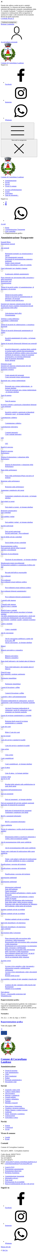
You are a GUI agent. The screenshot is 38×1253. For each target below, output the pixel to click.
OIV (2, 438)
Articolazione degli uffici (9, 308)
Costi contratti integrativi (13, 434)
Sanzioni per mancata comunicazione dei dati (16, 304)
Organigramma (10, 315)
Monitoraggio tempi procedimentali (12, 563)
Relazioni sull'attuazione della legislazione (19, 900)
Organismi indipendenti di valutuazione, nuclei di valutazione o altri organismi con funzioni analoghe (18, 701)
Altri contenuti (5, 929)
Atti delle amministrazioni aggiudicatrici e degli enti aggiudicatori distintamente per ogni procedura (18, 617)
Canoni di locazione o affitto (10, 687)
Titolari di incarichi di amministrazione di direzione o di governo (18, 297)
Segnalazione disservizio (13, 1171)
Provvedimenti (6, 576)
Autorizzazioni (10, 1116)
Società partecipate (7, 526)
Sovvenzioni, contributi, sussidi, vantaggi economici (18, 620)
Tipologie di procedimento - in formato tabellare (21, 559)
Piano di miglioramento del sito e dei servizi (19, 1184)
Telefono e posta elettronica (10, 319)
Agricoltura (9, 193)
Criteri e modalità (6, 624)
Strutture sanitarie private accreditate (13, 909)
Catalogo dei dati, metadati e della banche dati (20, 985)
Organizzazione (6, 283)
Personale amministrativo (13, 1080)
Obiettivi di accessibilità (13, 988)
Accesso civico (6, 960)
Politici (7, 1078)
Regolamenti (9, 987)
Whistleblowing (6, 996)
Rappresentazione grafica (9, 546)
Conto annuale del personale (14, 375)
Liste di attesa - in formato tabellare (16, 773)
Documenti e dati (10, 1082)
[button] (10, 180)
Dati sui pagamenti (7, 794)
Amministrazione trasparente (14, 1176)
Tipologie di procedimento (9, 554)
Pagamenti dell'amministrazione (11, 790)
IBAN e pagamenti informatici (11, 816)
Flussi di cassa (5, 672)
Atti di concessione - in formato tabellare (18, 642)
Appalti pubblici (10, 1097)
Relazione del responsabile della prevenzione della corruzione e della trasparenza (20, 950)
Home (7, 228)
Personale (4, 326)
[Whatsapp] (21, 220)
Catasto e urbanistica (12, 1099)
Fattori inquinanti (10, 891)
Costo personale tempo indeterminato (17, 377)
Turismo (8, 1101)
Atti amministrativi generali (14, 257)
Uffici (7, 1074)
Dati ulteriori (5, 992)
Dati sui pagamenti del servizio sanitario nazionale (17, 803)
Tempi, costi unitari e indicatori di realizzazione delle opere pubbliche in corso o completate (20, 860)
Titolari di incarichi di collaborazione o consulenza (17, 325)
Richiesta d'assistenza (12, 1173)
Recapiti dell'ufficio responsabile (16, 572)
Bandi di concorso (7, 447)
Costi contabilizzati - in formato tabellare (18, 764)
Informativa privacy (11, 1178)
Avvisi (7, 1129)
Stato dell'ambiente (11, 889)
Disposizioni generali (8, 244)
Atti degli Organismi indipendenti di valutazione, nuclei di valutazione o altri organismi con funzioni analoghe (18, 710)
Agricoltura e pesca (11, 1117)
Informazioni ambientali (9, 877)
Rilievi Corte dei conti (12, 732)
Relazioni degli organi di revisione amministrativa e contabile (16, 722)
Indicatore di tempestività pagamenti (13, 805)
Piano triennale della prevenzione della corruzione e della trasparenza (18, 939)
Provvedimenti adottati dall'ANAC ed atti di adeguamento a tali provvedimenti (19, 954)
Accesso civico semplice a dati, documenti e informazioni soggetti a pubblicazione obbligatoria (19, 968)
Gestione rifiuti (6, 777)
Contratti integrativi (11, 432)
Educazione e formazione (13, 1106)
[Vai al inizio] (2, 1029)
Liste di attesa (5, 767)
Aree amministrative (11, 1072)
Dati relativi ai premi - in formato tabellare (19, 507)
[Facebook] (6, 202)
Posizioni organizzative (8, 368)
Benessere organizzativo (9, 511)
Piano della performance (9, 470)
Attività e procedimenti (8, 550)
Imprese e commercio (12, 1095)
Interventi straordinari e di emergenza (13, 923)
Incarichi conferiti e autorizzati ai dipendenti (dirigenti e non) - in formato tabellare (19, 413)
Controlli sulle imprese (8, 600)
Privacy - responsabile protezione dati (13, 994)
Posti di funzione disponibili (14, 358)
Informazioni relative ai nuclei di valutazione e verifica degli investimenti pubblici (20, 838)
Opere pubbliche (6, 825)
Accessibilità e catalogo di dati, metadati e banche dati (19, 979)
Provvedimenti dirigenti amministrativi (13, 591)
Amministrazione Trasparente (15, 229)
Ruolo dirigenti (10, 360)
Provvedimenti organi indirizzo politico (14, 582)
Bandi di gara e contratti (9, 606)
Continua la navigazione (9, 22)
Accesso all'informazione (13, 190)
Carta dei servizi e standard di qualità (13, 740)
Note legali (8, 1180)
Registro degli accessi (12, 976)
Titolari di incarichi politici (14, 295)
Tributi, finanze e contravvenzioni (16, 1110)
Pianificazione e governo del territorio (13, 864)
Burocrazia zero (6, 281)
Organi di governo (11, 1070)
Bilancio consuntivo (11, 658)
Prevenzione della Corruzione (11, 933)
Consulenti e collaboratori (9, 320)
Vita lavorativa (10, 1093)
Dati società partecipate (12, 531)
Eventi (7, 1139)
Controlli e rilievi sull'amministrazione (13, 697)
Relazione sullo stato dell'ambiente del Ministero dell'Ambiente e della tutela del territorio (21, 905)
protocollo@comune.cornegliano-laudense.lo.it (21, 1162)
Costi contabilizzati (7, 758)
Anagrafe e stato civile (12, 1090)
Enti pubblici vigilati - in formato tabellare (19, 522)
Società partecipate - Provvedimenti (17, 533)
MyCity (5, 1250)
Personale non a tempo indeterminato (13, 380)
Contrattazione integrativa (9, 427)
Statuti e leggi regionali (12, 263)
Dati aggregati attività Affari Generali (13, 548)
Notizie (7, 1125)
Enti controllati (10, 231)
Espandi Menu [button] (6, 242)
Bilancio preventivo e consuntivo (12, 650)
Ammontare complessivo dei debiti (16, 812)
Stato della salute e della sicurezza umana (18, 902)
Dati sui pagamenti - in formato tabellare (18, 799)
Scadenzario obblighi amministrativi (17, 274)
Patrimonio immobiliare (8, 678)
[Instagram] (6, 204)
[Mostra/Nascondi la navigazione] (17, 131)
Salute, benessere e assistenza (15, 1114)
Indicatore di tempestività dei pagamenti (18, 810)
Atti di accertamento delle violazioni (17, 957)
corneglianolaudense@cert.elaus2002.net (18, 1163)
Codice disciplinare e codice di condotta (18, 265)
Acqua (7, 191)
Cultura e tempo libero (12, 1091)
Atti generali (5, 248)
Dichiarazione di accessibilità (14, 1182)
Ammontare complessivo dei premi (12, 490)
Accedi (3, 224)
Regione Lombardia (7, 24)
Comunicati (9, 1127)
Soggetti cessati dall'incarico (14, 300)
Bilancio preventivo (11, 656)
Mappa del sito (6, 1247)
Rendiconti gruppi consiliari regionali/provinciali (17, 306)
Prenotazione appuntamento (14, 1169)
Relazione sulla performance (10, 481)
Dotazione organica (7, 369)
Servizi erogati (5, 736)
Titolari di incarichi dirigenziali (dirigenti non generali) (19, 343)
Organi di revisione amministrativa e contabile (16, 715)
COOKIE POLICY (7, 18)
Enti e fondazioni (10, 1076)
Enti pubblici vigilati (7, 516)
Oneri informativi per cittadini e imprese (14, 268)
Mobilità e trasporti (11, 1103)
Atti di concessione (7, 633)
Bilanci (3, 646)
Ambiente (8, 1112)
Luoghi (7, 1137)
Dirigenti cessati (6, 364)
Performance (5, 453)
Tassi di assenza (6, 395)
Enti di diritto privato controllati (11, 537)
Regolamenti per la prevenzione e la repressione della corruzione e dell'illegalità (21, 947)
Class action (5, 749)
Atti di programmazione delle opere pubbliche (16, 842)
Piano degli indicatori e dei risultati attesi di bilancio (18, 661)
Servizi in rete (5, 779)
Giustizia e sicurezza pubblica (15, 1108)
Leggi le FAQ (9, 1167)
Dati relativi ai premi (7, 501)
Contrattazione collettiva (9, 417)
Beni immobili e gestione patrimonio (13, 674)
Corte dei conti (6, 726)
